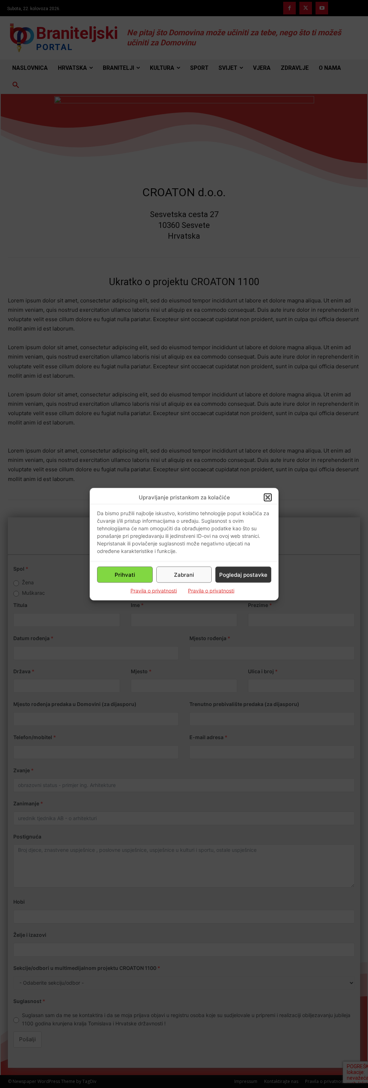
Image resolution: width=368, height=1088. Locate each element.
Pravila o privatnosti (153, 591)
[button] (267, 497)
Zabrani (184, 574)
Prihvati (125, 574)
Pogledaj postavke (243, 574)
